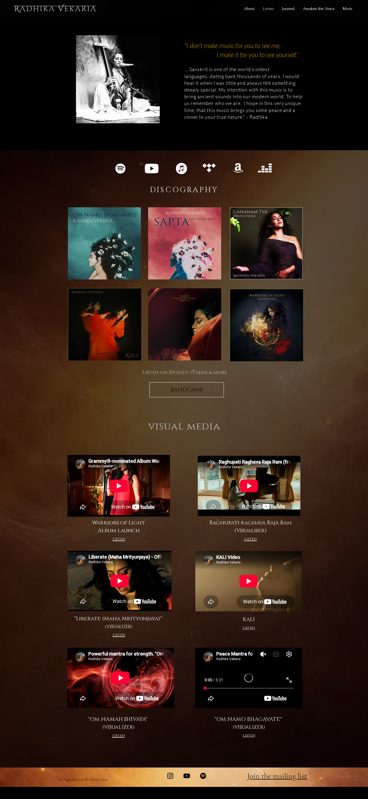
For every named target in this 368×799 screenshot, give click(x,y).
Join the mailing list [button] (277, 776)
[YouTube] (187, 776)
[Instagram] (170, 776)
